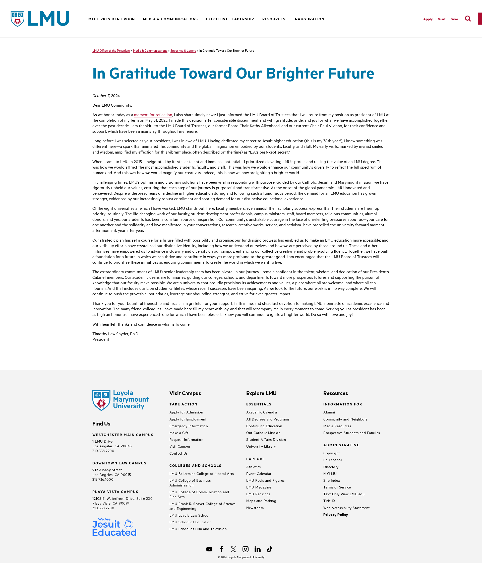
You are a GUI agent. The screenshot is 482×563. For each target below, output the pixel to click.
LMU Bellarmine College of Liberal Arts (201, 473)
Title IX (329, 500)
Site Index (331, 480)
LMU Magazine (258, 486)
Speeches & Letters (183, 50)
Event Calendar (258, 473)
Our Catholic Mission (263, 432)
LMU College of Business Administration (190, 482)
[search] (468, 19)
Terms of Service (337, 486)
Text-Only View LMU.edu (344, 493)
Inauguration (308, 18)
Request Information (186, 439)
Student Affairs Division (266, 439)
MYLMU (330, 473)
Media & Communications (150, 50)
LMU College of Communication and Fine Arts (199, 494)
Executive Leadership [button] (230, 18)
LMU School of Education (190, 521)
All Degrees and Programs (267, 418)
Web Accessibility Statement (346, 507)
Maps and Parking (261, 500)
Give (454, 18)
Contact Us (178, 453)
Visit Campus (180, 446)
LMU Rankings (258, 493)
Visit (442, 18)
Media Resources (337, 425)
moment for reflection (153, 114)
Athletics (253, 466)
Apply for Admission (186, 411)
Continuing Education (264, 425)
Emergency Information (188, 425)
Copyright (331, 452)
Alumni (329, 411)
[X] (233, 549)
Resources (274, 18)
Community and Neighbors (345, 418)
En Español (332, 459)
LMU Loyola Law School (189, 515)
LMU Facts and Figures (265, 480)
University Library (261, 446)
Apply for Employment (188, 418)
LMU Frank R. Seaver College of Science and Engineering (202, 506)
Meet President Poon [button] (111, 18)
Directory (331, 466)
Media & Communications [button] (170, 18)
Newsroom (255, 507)
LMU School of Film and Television (198, 528)
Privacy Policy (335, 514)
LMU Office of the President (111, 50)
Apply (428, 18)
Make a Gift (179, 432)
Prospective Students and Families (351, 432)
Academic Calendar (262, 411)
